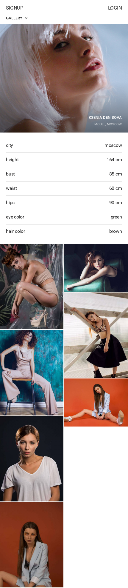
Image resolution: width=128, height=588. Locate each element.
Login (115, 8)
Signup (14, 8)
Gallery (14, 18)
